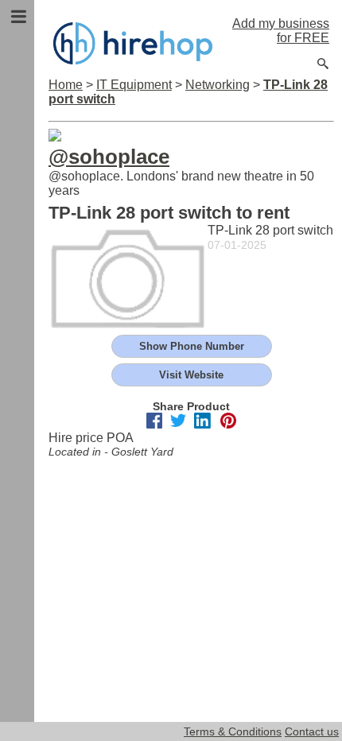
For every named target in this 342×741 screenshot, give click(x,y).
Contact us (312, 731)
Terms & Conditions (233, 731)
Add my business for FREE (280, 31)
